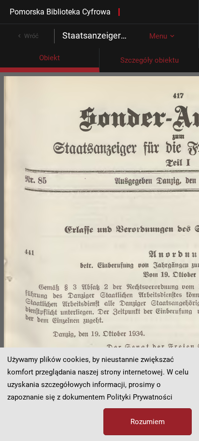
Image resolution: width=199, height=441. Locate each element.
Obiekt (49, 57)
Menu (158, 36)
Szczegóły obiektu (149, 60)
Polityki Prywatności (139, 397)
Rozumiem (147, 421)
